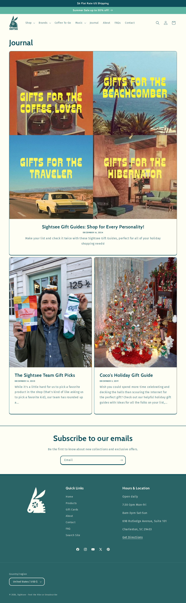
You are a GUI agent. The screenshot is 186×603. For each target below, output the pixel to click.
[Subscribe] (121, 460)
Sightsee (21, 595)
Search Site (73, 535)
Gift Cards (72, 509)
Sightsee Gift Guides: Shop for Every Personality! (93, 226)
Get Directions (132, 537)
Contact (70, 522)
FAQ (68, 528)
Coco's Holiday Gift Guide (126, 375)
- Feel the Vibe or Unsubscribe (42, 595)
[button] (30, 23)
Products (71, 503)
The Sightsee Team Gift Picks (45, 375)
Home (69, 496)
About (69, 516)
